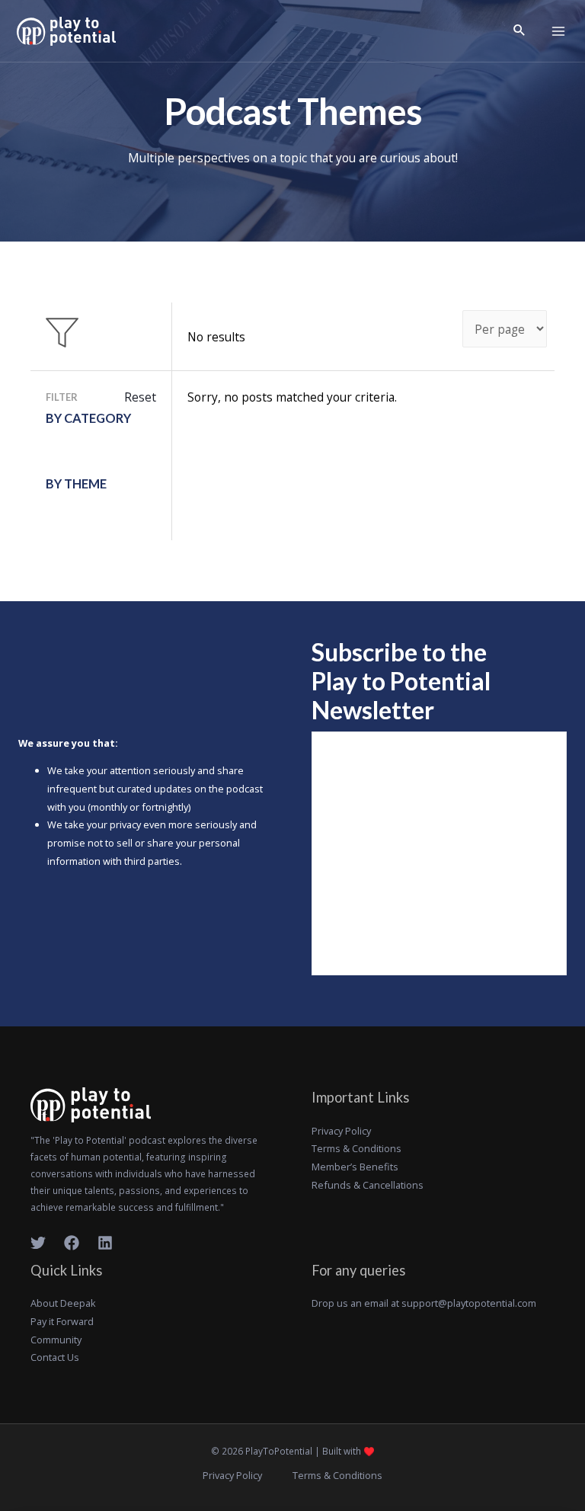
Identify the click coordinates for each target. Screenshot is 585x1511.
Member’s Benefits (355, 1166)
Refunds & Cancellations (368, 1185)
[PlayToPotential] (66, 31)
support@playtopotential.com (468, 1303)
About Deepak (63, 1303)
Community (56, 1339)
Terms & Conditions (356, 1148)
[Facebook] (71, 1242)
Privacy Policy (341, 1131)
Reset (140, 397)
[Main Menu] (558, 31)
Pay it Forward (62, 1321)
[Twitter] (38, 1242)
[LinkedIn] (105, 1242)
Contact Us (54, 1357)
